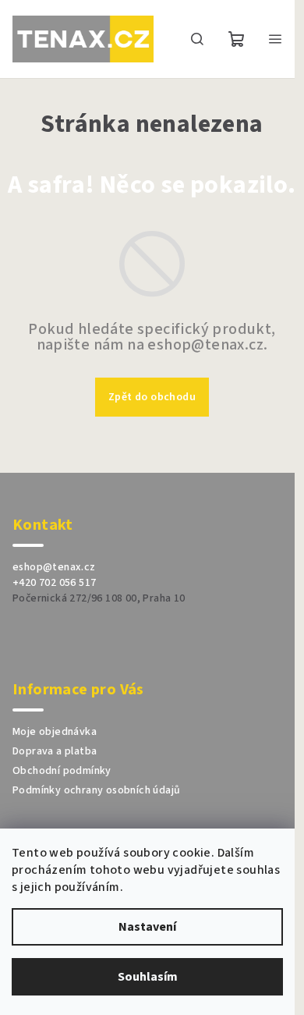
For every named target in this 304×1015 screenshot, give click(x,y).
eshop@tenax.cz (54, 567)
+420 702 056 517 (54, 583)
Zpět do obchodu (152, 397)
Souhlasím (148, 976)
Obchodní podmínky (61, 771)
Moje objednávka (54, 732)
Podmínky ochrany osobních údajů (96, 790)
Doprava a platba (54, 751)
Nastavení (147, 926)
